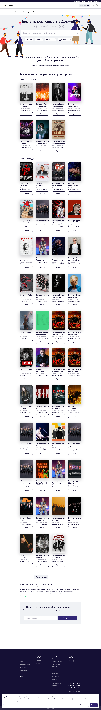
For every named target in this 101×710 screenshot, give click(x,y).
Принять (94, 705)
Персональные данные (56, 684)
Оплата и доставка (57, 659)
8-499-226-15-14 (74, 686)
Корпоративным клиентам (57, 672)
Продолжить (67, 618)
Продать (84, 5)
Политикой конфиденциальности (73, 699)
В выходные (39, 666)
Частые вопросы (57, 661)
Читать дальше (25, 596)
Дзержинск (96, 1)
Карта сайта (55, 693)
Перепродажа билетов (56, 665)
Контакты (36, 12)
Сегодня (38, 660)
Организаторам (57, 669)
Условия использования (56, 679)
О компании (55, 688)
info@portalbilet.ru (74, 688)
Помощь (26, 12)
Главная (89, 1)
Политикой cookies (54, 699)
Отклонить (83, 705)
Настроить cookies (9, 705)
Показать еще (41, 577)
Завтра (38, 663)
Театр (17, 12)
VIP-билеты (55, 676)
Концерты (8, 12)
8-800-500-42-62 (79, 1)
